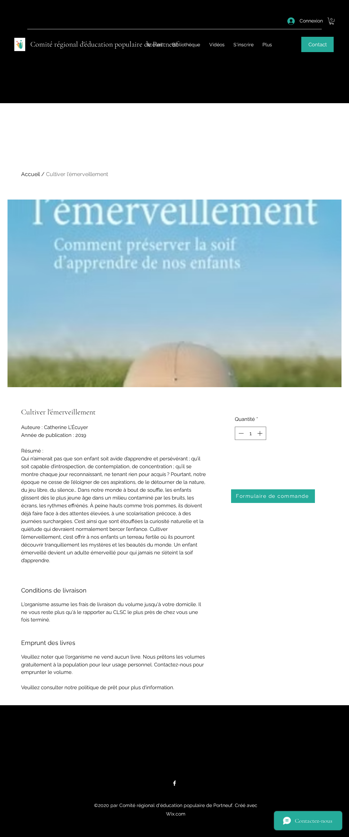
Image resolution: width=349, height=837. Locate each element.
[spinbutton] (250, 433)
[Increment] (260, 433)
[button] (332, 21)
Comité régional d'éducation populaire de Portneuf (104, 44)
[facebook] (174, 783)
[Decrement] (240, 433)
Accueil (30, 174)
